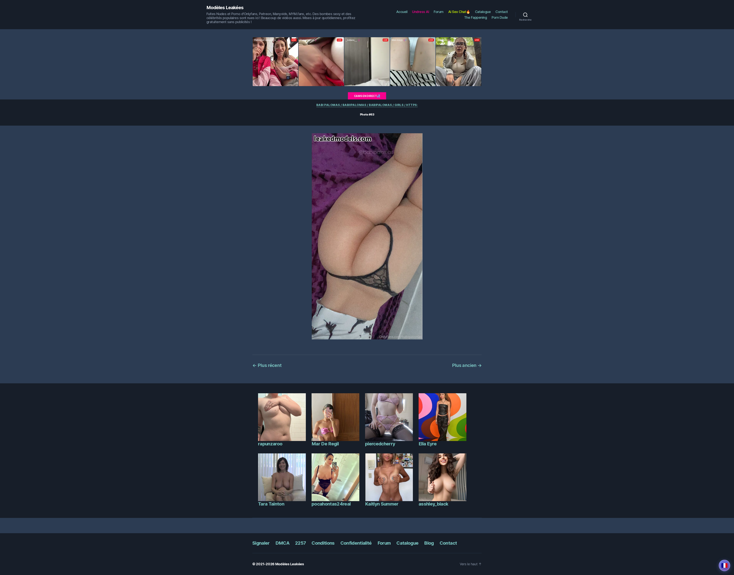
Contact (501, 12)
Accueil (402, 12)
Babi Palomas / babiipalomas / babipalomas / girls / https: (367, 105)
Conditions (323, 543)
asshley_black (433, 504)
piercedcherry (380, 444)
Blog (429, 543)
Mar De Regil (325, 444)
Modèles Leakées (225, 7)
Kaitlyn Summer (382, 504)
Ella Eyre (428, 444)
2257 (300, 543)
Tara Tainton (271, 504)
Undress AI (420, 12)
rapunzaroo (270, 444)
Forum (438, 12)
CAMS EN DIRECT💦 (367, 96)
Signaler (261, 543)
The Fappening (475, 17)
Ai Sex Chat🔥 (459, 12)
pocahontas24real (331, 504)
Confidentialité (356, 543)
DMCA (282, 543)
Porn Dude (500, 17)
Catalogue (483, 12)
